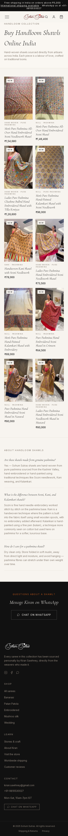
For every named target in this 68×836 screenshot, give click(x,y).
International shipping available (20, 5)
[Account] (53, 17)
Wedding (9, 722)
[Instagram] (5, 672)
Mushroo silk (11, 716)
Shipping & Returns (28, 831)
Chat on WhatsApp (36, 614)
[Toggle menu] (7, 17)
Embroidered (11, 710)
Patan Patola (11, 703)
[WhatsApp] (17, 672)
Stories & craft (12, 741)
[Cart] (61, 16)
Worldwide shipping (15, 760)
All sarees (9, 691)
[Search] (46, 17)
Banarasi (9, 697)
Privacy (46, 831)
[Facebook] (11, 672)
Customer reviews (14, 766)
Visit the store (12, 754)
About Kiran (10, 747)
